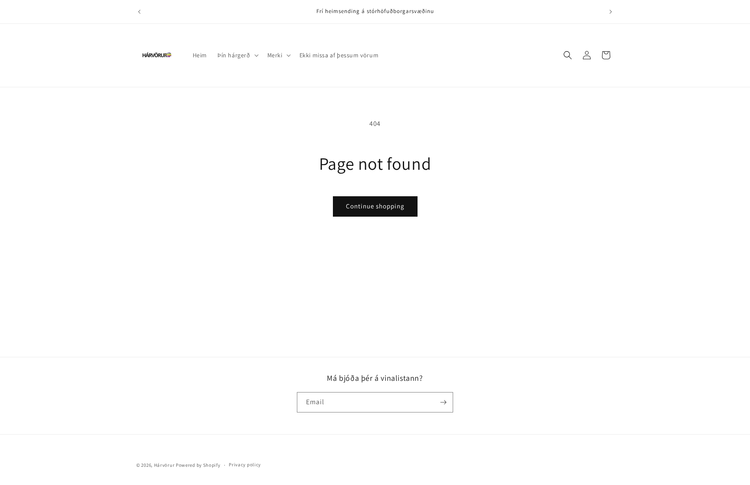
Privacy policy (245, 465)
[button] (237, 55)
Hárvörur (164, 465)
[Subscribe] (443, 402)
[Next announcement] (610, 11)
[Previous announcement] (139, 11)
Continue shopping (375, 206)
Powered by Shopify (198, 465)
